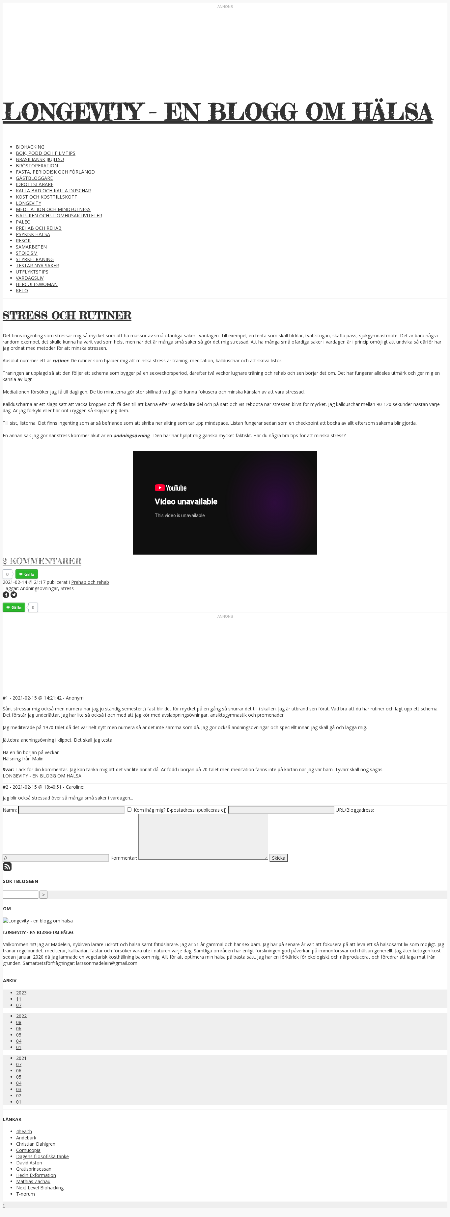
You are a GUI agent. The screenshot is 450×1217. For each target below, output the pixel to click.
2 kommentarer (42, 561)
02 (18, 1095)
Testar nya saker (37, 265)
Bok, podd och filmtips (45, 153)
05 (18, 1035)
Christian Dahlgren (35, 1144)
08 (18, 1022)
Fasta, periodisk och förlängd (55, 172)
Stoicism (27, 253)
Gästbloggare (34, 178)
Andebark (26, 1137)
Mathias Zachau (33, 1181)
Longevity (28, 203)
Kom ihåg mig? (149, 810)
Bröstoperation (37, 165)
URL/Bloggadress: (355, 810)
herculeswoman (37, 284)
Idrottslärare (34, 184)
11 (18, 999)
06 (18, 1028)
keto (22, 290)
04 (18, 1041)
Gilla (29, 574)
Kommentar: (123, 858)
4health (24, 1131)
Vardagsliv (29, 278)
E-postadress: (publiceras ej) (197, 810)
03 (18, 1089)
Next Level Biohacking (40, 1187)
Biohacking (30, 147)
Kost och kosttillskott (46, 197)
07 (18, 1005)
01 (18, 1047)
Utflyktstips (32, 272)
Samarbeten (31, 247)
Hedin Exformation (36, 1175)
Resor (23, 240)
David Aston (29, 1162)
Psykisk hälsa (33, 234)
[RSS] (7, 869)
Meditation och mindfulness (53, 209)
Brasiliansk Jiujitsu (40, 159)
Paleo (23, 222)
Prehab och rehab (39, 228)
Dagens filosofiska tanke (42, 1156)
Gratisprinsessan (33, 1169)
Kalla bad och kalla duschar (53, 190)
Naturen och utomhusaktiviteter (59, 215)
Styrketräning (35, 259)
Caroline (74, 787)
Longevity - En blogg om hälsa (218, 112)
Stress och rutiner (67, 315)
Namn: (10, 810)
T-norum (25, 1194)
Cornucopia (28, 1150)
